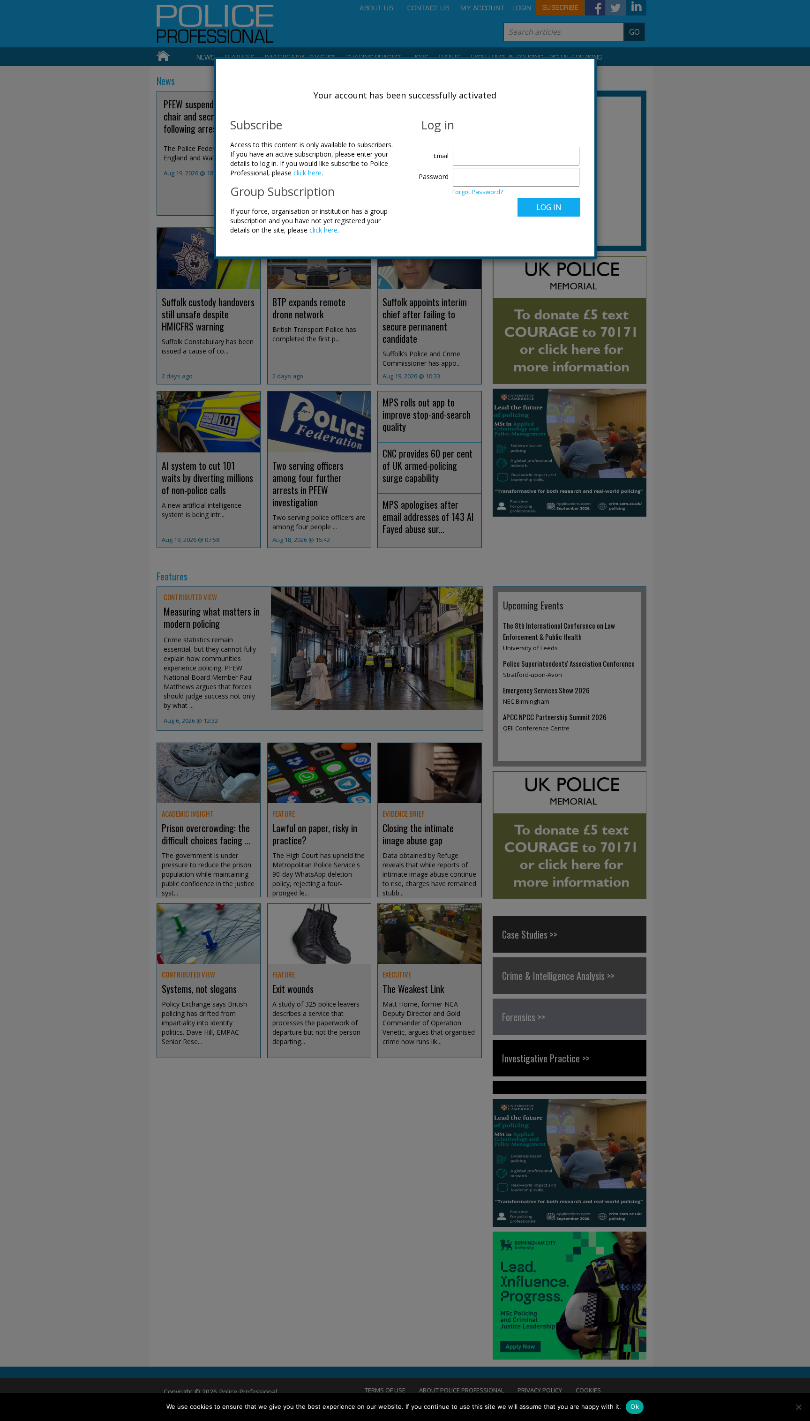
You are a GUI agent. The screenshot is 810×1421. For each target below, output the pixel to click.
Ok (634, 1406)
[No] (798, 1407)
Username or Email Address (431, 151)
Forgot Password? (477, 192)
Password (434, 176)
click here (307, 172)
